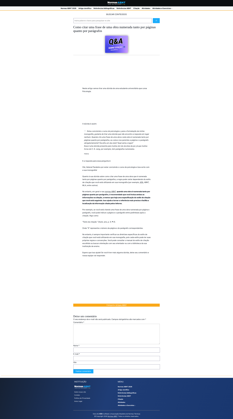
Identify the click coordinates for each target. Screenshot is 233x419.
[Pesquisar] (156, 20)
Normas (112, 416)
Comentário (78, 322)
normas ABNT (110, 191)
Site (74, 362)
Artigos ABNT (121, 305)
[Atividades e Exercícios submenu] (171, 8)
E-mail (76, 354)
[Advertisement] (116, 71)
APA (141, 182)
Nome (76, 346)
